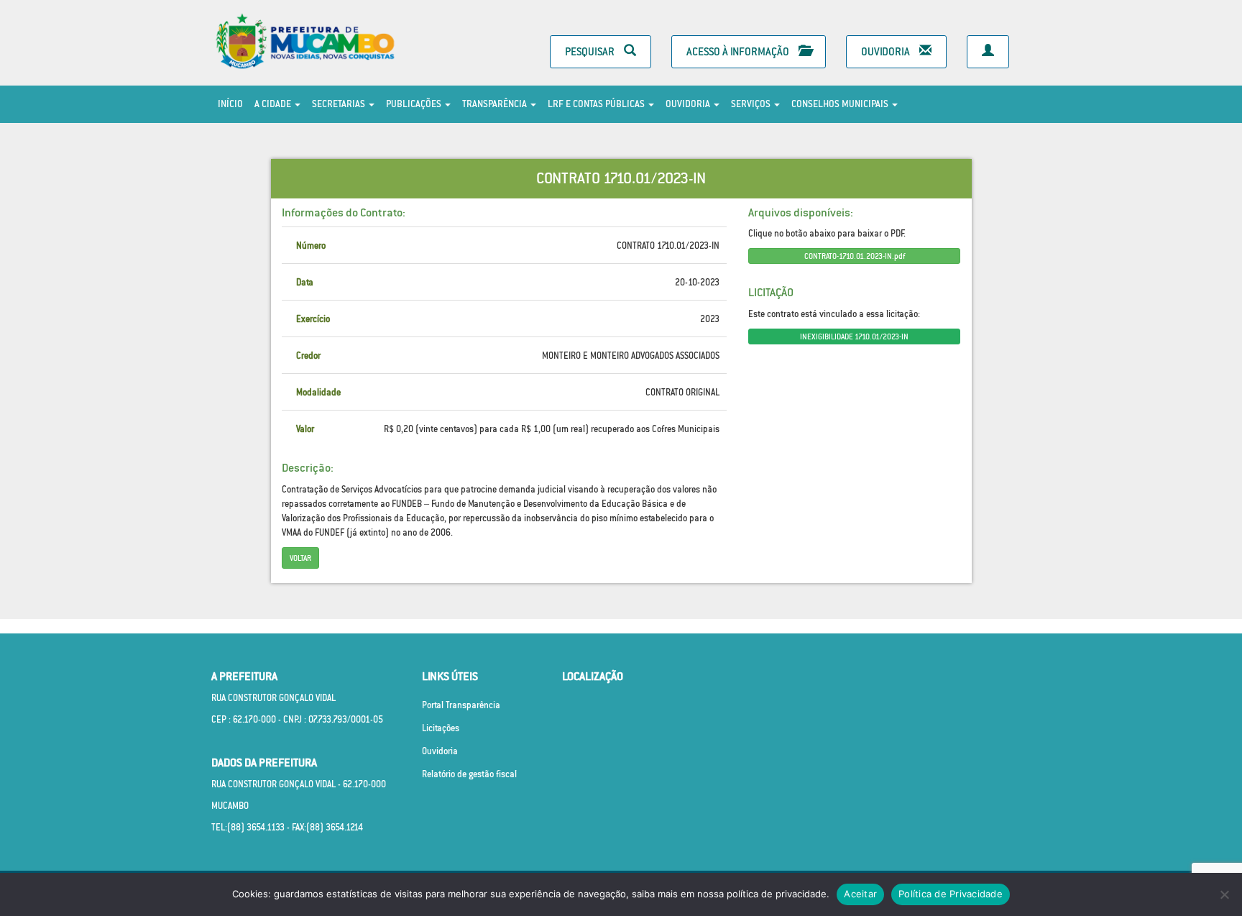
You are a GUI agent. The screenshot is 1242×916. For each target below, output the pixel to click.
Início (230, 104)
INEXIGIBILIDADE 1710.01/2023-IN (854, 336)
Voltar (300, 558)
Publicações (414, 104)
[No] (1224, 894)
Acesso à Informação (738, 51)
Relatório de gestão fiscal (469, 774)
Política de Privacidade (950, 893)
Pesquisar (591, 51)
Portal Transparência (461, 705)
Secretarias (339, 104)
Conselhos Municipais (841, 104)
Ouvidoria (886, 51)
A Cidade (273, 104)
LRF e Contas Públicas (597, 104)
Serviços (752, 104)
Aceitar (860, 893)
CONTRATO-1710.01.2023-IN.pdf (854, 256)
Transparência (495, 104)
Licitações (440, 728)
